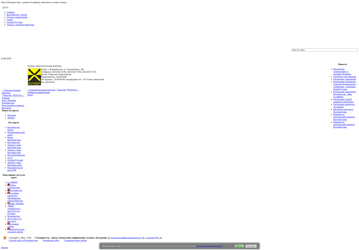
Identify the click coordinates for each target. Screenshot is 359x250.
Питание (11, 115)
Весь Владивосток (16, 155)
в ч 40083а (12, 182)
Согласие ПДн (152, 238)
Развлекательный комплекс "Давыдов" (47, 90)
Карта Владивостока (14, 138)
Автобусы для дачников (344, 76)
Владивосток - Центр (17, 14)
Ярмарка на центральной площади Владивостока (344, 117)
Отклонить (251, 246)
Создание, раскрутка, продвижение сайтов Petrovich (15, 197)
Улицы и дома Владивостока (20, 25)
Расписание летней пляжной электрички (343, 100)
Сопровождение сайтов (75, 240)
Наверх (4, 247)
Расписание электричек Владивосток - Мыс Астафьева (344, 94)
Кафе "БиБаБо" (17, 203)
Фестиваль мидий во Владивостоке (343, 110)
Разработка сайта (51, 240)
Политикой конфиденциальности (209, 246)
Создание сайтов (13, 225)
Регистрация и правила (13, 105)
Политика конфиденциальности (126, 238)
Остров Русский (14, 22)
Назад (30, 95)
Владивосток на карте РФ (15, 168)
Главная (10, 12)
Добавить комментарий (38, 92)
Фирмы (11, 118)
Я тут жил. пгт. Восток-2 (14, 219)
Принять (239, 246)
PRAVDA (18, 95)
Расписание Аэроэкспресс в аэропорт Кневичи (342, 71)
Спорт (10, 19)
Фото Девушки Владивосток (9, 101)
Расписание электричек (344, 79)
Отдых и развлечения (17, 17)
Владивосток (13, 142)
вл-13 (10, 157)
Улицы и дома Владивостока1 (14, 163)
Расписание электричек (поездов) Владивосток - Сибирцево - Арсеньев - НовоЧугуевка (345, 85)
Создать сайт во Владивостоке (23, 240)
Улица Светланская (13, 186)
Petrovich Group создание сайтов (15, 230)
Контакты (6, 108)
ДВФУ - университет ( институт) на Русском (14, 210)
